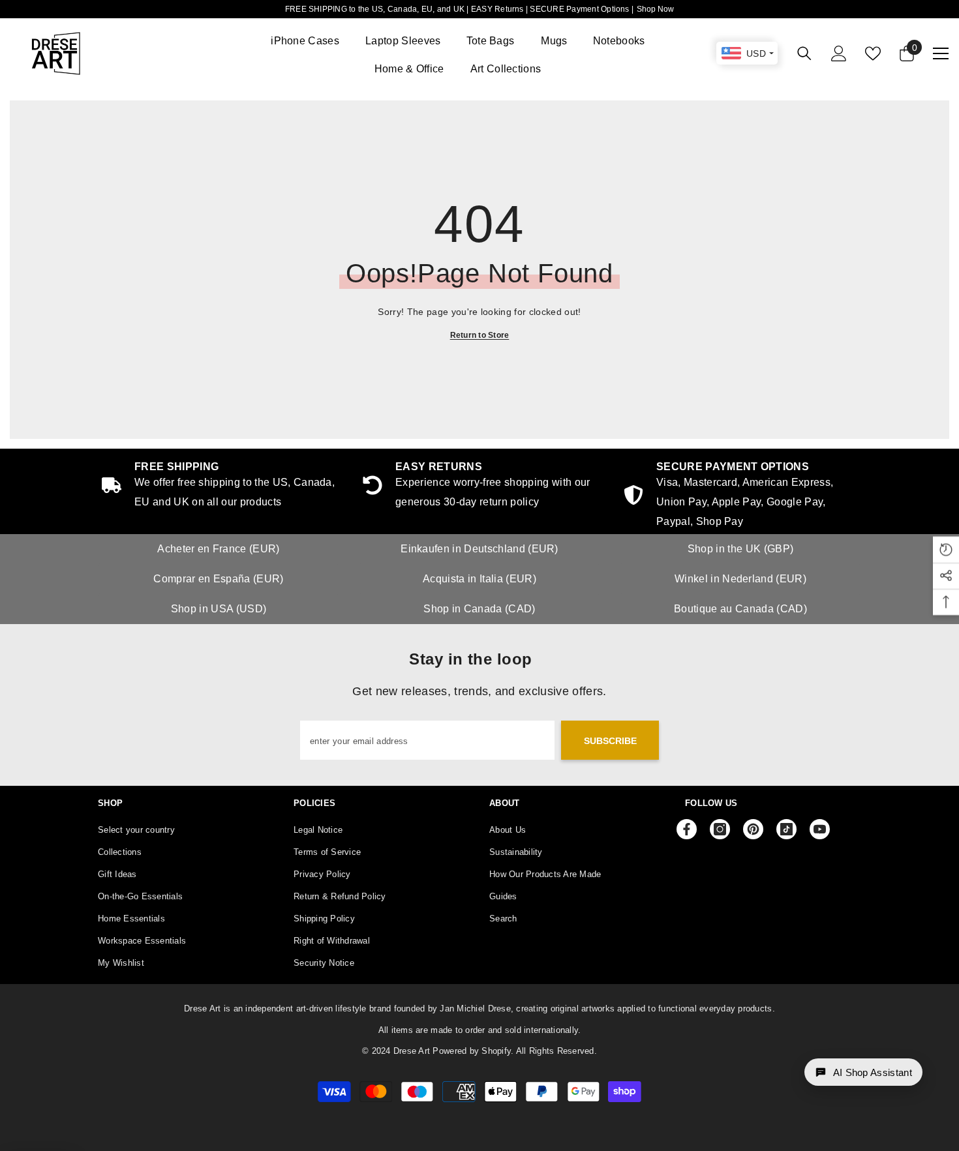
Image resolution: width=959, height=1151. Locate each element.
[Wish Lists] (873, 53)
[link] (740, 496)
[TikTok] (786, 829)
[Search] (804, 53)
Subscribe (610, 741)
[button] (863, 1072)
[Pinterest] (753, 829)
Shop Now (655, 9)
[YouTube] (820, 829)
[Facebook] (687, 829)
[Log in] (839, 53)
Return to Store (480, 335)
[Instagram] (720, 829)
